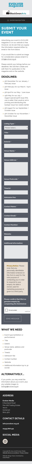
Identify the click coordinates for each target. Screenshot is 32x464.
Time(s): (7, 188)
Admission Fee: (10, 197)
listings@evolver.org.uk (9, 386)
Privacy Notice (24, 453)
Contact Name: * (10, 206)
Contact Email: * (10, 216)
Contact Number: (11, 225)
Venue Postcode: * (11, 179)
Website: (8, 234)
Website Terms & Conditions (11, 453)
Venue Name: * (10, 151)
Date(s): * (7, 142)
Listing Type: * (9, 124)
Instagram (5, 441)
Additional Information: (13, 243)
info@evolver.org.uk (8, 59)
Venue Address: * (10, 160)
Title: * (6, 133)
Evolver (16, 5)
